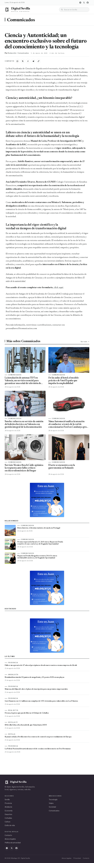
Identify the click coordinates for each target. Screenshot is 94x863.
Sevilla (7, 799)
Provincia (8, 803)
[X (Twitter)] (84, 2)
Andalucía (8, 807)
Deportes (8, 814)
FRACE (44, 308)
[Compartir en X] (23, 61)
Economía (8, 811)
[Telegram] (80, 2)
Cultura (7, 822)
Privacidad (77, 858)
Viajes (51, 803)
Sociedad (52, 807)
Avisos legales (10, 839)
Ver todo (84, 341)
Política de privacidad (13, 843)
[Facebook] (87, 2)
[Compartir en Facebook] (28, 61)
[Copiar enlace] (38, 61)
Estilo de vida (10, 825)
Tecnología (53, 799)
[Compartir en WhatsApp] (17, 61)
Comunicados (21, 20)
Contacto (8, 835)
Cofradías (8, 818)
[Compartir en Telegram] (33, 61)
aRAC (79, 107)
